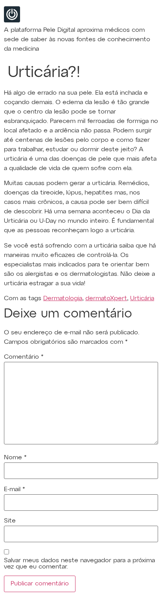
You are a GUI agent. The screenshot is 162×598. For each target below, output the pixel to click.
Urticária (142, 298)
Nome (15, 458)
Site (10, 521)
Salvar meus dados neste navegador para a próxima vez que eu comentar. (79, 564)
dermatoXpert (106, 298)
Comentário (24, 357)
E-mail (14, 489)
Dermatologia (62, 298)
